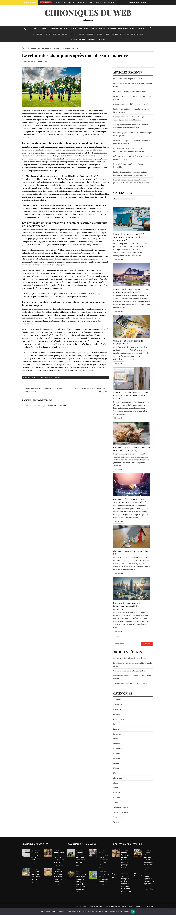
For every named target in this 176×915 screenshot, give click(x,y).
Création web (83, 28)
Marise (45, 61)
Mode (107, 34)
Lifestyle (56, 34)
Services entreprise (135, 34)
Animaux (44, 28)
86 (118, 636)
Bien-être (64, 28)
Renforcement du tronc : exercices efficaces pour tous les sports (44, 390)
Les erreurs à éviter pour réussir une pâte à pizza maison (77, 2)
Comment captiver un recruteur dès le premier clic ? (149, 881)
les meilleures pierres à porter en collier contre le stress (59, 857)
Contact (35, 28)
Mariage (81, 34)
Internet (47, 34)
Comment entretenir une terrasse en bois (129, 91)
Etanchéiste (123, 28)
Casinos (73, 28)
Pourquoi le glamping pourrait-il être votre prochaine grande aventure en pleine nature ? (130, 237)
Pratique (114, 34)
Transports (91, 39)
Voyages (102, 39)
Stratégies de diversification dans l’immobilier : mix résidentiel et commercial (128, 606)
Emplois (94, 28)
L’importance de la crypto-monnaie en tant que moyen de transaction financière (81, 881)
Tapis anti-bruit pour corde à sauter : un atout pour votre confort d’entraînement (127, 883)
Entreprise (112, 28)
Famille (133, 28)
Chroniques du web (88, 12)
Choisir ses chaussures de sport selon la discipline (91, 390)
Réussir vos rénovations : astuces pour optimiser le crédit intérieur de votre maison (130, 395)
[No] (174, 913)
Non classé (117, 793)
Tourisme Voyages (78, 39)
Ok (133, 911)
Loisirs (65, 34)
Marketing (90, 34)
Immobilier (37, 34)
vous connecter (37, 405)
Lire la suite (118, 259)
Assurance (53, 28)
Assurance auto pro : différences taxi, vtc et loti (131, 104)
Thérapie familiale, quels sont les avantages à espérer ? (81, 857)
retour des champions (52, 377)
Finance (141, 28)
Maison (72, 34)
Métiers (100, 34)
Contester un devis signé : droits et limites (129, 79)
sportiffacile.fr (101, 153)
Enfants (102, 28)
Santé (122, 34)
